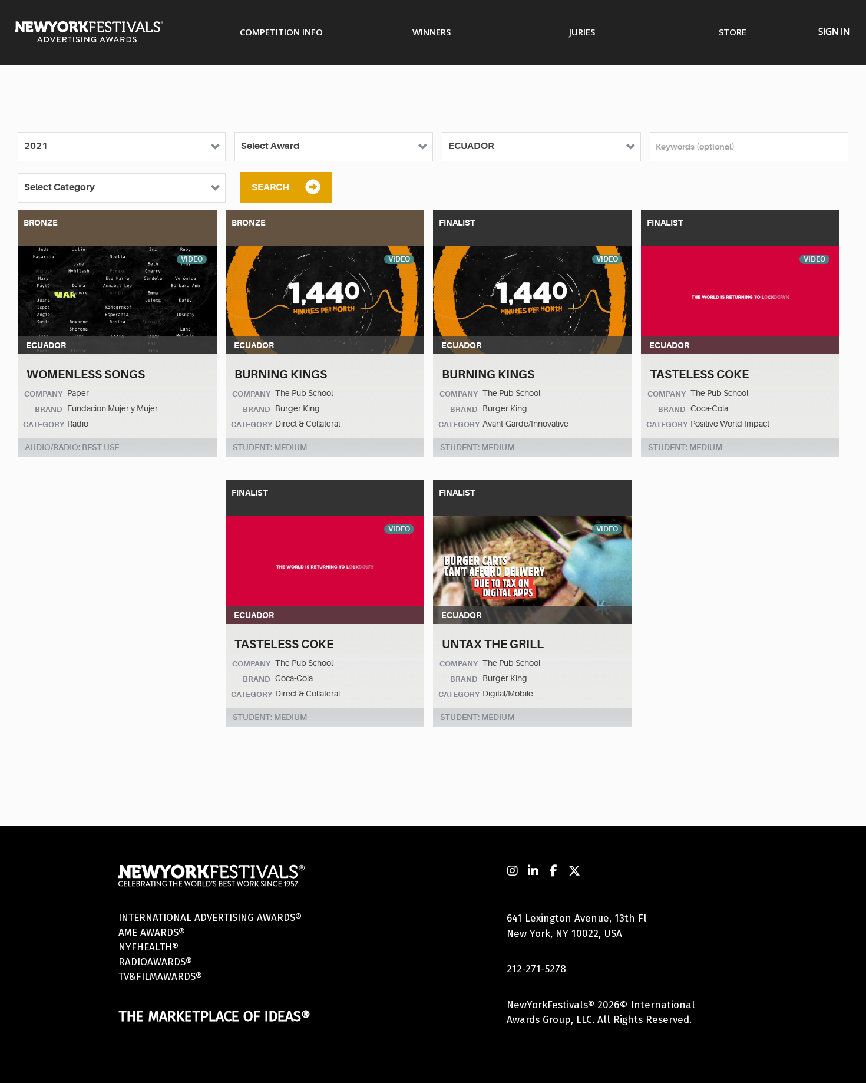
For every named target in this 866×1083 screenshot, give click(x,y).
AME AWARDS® (151, 932)
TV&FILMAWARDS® (160, 976)
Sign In (834, 31)
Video (192, 259)
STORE (732, 32)
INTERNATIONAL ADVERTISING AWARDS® (210, 918)
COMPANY (43, 393)
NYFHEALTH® (148, 947)
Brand (48, 409)
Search (270, 187)
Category (43, 424)
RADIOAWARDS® (155, 962)
